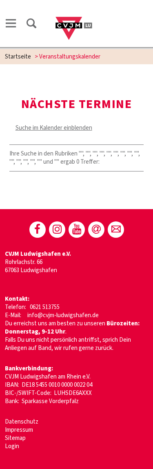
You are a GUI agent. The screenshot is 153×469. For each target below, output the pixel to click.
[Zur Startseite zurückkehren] (74, 15)
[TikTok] (96, 229)
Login (12, 446)
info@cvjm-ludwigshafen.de (63, 315)
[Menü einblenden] (11, 23)
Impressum (19, 430)
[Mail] (116, 229)
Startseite (18, 56)
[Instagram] (57, 229)
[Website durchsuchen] (31, 23)
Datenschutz (21, 421)
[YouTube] (77, 229)
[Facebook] (37, 229)
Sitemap (15, 438)
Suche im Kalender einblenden (54, 128)
